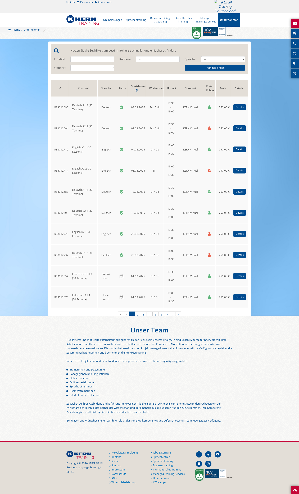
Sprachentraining (136, 20)
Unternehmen (229, 20)
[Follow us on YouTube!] (217, 454)
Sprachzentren (161, 457)
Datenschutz (118, 474)
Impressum (118, 469)
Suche (72, 2)
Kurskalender (86, 2)
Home (16, 29)
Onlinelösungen (112, 20)
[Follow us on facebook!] (199, 464)
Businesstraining (163, 465)
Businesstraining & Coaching (160, 19)
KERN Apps (159, 482)
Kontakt (116, 457)
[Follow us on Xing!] (208, 454)
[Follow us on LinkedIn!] (199, 454)
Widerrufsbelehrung (123, 482)
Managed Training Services (206, 19)
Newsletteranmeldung (124, 452)
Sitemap (116, 465)
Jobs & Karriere (162, 452)
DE (224, 6)
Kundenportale (105, 2)
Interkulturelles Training (183, 19)
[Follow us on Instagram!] (208, 464)
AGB (114, 478)
